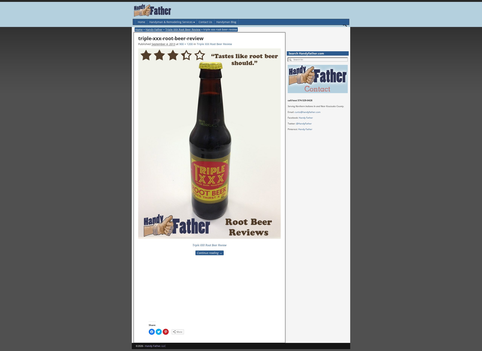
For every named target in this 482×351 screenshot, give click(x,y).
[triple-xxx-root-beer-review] (209, 145)
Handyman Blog (226, 22)
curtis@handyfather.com (307, 112)
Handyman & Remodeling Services (171, 22)
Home (141, 22)
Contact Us (205, 22)
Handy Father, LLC (155, 346)
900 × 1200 (186, 44)
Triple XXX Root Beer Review (183, 29)
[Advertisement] (238, 293)
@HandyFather (304, 123)
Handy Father (154, 29)
